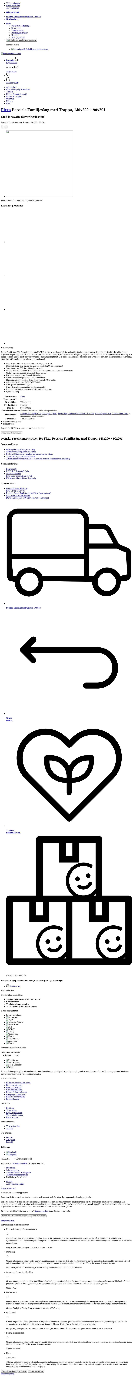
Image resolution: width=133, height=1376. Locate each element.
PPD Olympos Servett (15, 491)
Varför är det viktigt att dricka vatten (21, 452)
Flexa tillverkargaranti (12, 421)
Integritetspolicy (7, 1220)
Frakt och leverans (13, 1087)
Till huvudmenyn (13, 3)
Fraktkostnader (17, 30)
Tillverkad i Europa (120, 413)
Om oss (9, 1137)
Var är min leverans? (14, 1115)
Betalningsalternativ (19, 33)
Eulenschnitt (11, 469)
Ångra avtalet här (8, 1188)
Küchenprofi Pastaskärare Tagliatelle (21, 478)
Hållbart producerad (103, 413)
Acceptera (6, 1216)
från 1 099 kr (23, 17)
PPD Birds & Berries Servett (18, 495)
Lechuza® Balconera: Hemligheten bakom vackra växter (29, 454)
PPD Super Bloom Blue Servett (19, 476)
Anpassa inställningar (37, 1216)
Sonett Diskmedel (13, 473)
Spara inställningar (9, 1371)
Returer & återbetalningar (16, 1092)
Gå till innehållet (13, 5)
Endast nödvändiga (19, 1216)
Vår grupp (10, 1139)
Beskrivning (8, 348)
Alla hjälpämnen (18, 37)
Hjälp (8, 23)
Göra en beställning (14, 1090)
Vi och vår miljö (12, 1126)
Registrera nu (11, 62)
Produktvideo (8, 424)
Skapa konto (11, 71)
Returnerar (15, 28)
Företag (9, 1181)
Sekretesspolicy (12, 1170)
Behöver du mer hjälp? (15, 1097)
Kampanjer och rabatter (15, 1094)
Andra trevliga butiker (15, 1184)
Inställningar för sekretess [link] (16, 1177)
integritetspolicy (41, 1211)
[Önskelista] (8, 76)
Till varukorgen (12, 8)
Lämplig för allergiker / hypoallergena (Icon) (38, 413)
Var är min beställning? (20, 26)
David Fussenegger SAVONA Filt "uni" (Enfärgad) (27, 498)
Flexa (6, 109)
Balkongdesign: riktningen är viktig (20, 449)
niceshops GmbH (20, 1163)
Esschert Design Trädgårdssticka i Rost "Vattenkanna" (28, 493)
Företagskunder (12, 1099)
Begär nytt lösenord (14, 1112)
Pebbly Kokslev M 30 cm (16, 488)
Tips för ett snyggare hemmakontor (20, 456)
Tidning (9, 1128)
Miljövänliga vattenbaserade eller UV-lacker (76, 413)
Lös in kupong (12, 1117)
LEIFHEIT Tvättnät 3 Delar (17, 471)
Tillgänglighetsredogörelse (17, 1175)
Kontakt (14, 35)
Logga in (10, 1108)
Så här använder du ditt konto (18, 1083)
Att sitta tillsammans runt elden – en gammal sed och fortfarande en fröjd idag (38, 459)
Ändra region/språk (24, 1159)
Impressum (10, 1168)
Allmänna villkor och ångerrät (18, 1172)
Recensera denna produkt (11, 433)
